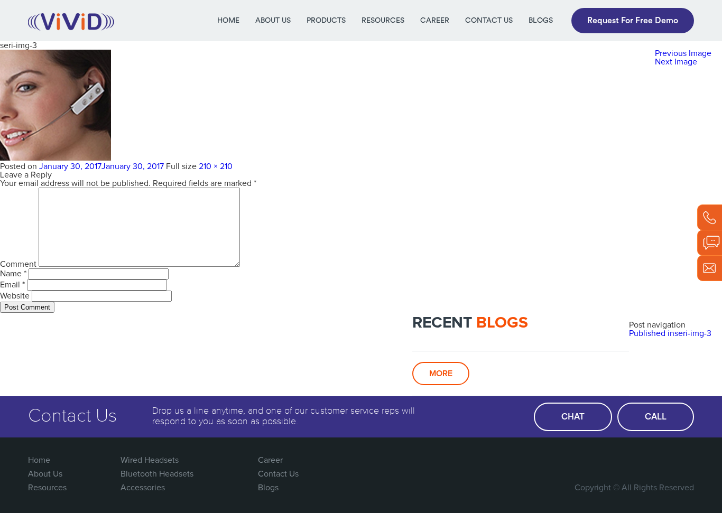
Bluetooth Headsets (157, 474)
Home (228, 20)
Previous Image (683, 53)
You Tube (662, 460)
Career (434, 20)
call (656, 417)
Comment (18, 264)
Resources (383, 20)
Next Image (676, 62)
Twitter (619, 460)
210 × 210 (216, 166)
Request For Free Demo (632, 20)
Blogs (541, 20)
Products (326, 20)
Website (15, 296)
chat (573, 417)
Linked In (684, 460)
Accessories (143, 487)
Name (13, 273)
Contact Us (489, 20)
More (440, 373)
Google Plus (641, 460)
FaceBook (597, 460)
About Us (273, 20)
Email (12, 285)
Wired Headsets (150, 460)
